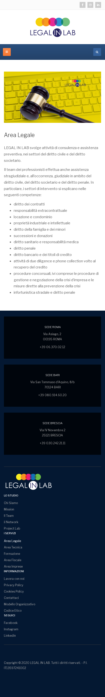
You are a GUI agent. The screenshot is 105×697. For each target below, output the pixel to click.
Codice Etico (12, 610)
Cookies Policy (14, 591)
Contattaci (11, 598)
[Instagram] (98, 5)
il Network (11, 522)
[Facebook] (82, 5)
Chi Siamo (11, 503)
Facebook (11, 623)
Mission (9, 509)
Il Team (9, 516)
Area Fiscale (12, 560)
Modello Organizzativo (19, 604)
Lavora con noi (14, 579)
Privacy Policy (13, 585)
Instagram (11, 629)
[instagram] (90, 5)
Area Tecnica (13, 547)
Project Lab (12, 528)
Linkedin (10, 635)
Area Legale (19, 135)
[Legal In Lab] (52, 27)
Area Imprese (13, 566)
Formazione (12, 554)
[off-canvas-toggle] (7, 52)
